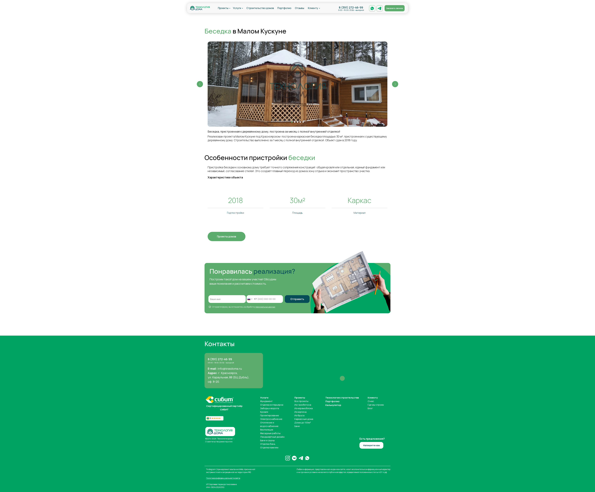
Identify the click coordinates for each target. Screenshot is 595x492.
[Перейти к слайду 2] (294, 122)
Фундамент (266, 401)
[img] (200, 8)
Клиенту (313, 8)
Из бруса (299, 415)
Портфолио (284, 8)
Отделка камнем (269, 447)
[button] (395, 8)
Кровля (264, 411)
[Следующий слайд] (395, 84)
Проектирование (269, 415)
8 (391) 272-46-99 (351, 7)
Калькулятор (333, 405)
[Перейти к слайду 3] (297, 122)
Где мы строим (376, 404)
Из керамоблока (303, 408)
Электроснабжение (271, 419)
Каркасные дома (303, 419)
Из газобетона (302, 404)
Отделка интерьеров (271, 404)
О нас (371, 401)
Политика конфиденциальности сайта (223, 478)
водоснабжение (269, 426)
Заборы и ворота (269, 408)
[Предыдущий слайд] (200, 84)
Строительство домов (260, 8)
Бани (297, 426)
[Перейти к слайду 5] (303, 122)
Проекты (223, 8)
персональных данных (265, 307)
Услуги (237, 8)
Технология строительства (342, 397)
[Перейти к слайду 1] (292, 122)
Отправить (297, 299)
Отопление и (267, 422)
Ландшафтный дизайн (272, 436)
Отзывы (299, 8)
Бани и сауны (267, 440)
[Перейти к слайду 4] (300, 122)
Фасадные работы (270, 433)
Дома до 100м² (302, 422)
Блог (370, 408)
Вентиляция (266, 429)
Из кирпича (300, 411)
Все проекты (301, 401)
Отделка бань (267, 444)
